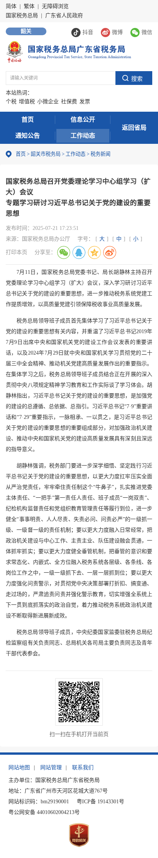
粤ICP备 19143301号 (100, 801)
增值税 (27, 101)
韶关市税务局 (46, 154)
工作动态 (83, 135)
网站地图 (19, 767)
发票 (84, 101)
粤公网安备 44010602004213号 (44, 812)
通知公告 (27, 135)
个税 (11, 101)
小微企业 (48, 101)
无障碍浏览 (55, 6)
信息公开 (83, 119)
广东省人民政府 (64, 15)
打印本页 (16, 252)
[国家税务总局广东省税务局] (68, 51)
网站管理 (51, 767)
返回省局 (134, 127)
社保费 (69, 101)
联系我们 (83, 767)
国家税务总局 (22, 15)
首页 (27, 119)
